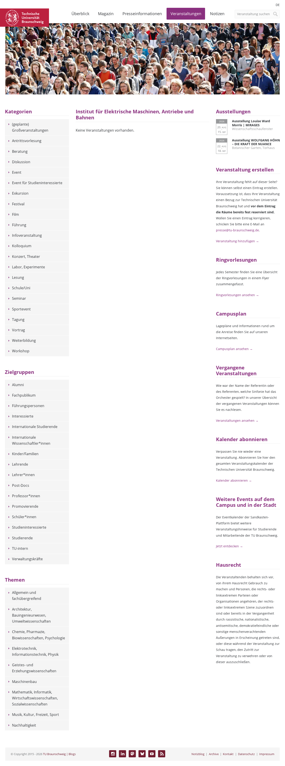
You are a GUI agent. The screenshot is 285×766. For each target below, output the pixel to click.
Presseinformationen (142, 13)
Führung (19, 224)
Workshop (20, 350)
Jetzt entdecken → (229, 546)
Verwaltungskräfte (27, 558)
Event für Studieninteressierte (37, 182)
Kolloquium (21, 245)
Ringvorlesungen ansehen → (237, 295)
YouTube (151, 753)
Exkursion (20, 193)
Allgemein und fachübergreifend (26, 595)
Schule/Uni (21, 287)
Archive (214, 754)
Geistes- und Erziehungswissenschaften (34, 667)
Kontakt (228, 754)
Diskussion (21, 161)
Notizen (217, 13)
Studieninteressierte (29, 527)
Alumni (18, 384)
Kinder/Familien (25, 453)
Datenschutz (246, 754)
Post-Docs (20, 485)
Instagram (112, 753)
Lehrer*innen (23, 474)
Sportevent (21, 309)
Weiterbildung (24, 340)
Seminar (19, 298)
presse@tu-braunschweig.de (237, 230)
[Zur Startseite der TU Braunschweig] (24, 17)
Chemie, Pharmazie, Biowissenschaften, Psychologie (38, 634)
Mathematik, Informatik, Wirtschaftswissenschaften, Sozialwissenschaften (35, 698)
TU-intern (20, 548)
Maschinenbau (24, 681)
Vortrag (18, 330)
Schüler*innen (24, 516)
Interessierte (22, 416)
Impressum (266, 754)
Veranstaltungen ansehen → (237, 420)
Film (15, 214)
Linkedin (122, 753)
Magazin (106, 13)
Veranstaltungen (186, 13)
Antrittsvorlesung (26, 140)
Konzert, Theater (26, 256)
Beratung (20, 151)
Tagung (18, 319)
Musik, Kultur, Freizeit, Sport (35, 714)
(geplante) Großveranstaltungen (30, 127)
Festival (18, 204)
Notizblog (197, 754)
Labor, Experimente (28, 267)
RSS (161, 753)
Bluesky (142, 753)
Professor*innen (26, 495)
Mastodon (132, 753)
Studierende (22, 538)
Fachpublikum (24, 395)
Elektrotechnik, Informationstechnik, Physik (35, 651)
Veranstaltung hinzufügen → (237, 241)
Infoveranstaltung (27, 235)
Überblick (80, 13)
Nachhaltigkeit (24, 725)
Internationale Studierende (34, 426)
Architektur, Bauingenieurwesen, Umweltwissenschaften (31, 615)
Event (16, 172)
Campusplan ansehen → (234, 349)
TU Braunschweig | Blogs (59, 754)
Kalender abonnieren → (234, 480)
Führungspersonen (28, 405)
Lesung (18, 277)
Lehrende (20, 464)
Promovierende (25, 506)
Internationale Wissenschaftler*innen (31, 440)
